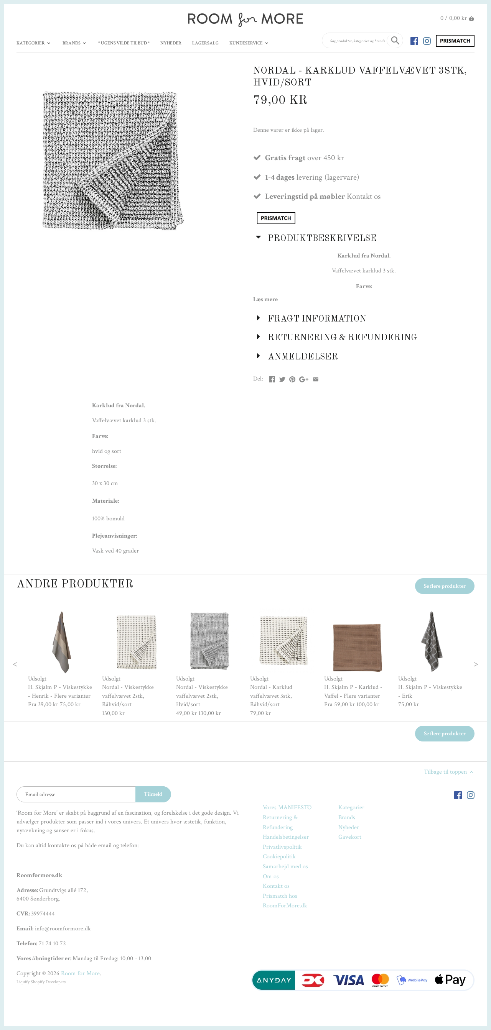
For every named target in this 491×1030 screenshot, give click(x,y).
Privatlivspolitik (282, 847)
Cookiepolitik (279, 857)
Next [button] (461, 663)
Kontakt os (276, 886)
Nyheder (348, 827)
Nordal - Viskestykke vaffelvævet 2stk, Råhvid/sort (128, 696)
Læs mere (265, 299)
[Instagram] (427, 41)
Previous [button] (30, 663)
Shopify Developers (48, 982)
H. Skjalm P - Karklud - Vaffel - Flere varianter (353, 691)
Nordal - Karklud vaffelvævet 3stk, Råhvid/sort (271, 696)
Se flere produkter (445, 586)
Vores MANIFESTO (287, 808)
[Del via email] (316, 378)
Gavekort (349, 837)
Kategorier (351, 808)
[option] (61, 659)
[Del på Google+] (303, 378)
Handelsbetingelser (286, 837)
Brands (346, 818)
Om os (271, 877)
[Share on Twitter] (282, 378)
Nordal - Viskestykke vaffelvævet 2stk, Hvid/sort (202, 696)
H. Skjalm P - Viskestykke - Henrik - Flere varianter (60, 691)
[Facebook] (414, 41)
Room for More (80, 973)
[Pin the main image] (292, 378)
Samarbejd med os (285, 867)
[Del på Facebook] (272, 378)
